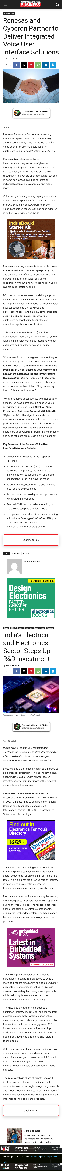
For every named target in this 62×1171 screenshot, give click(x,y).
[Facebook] (16, 65)
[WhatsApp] (38, 65)
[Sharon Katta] (14, 566)
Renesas (26, 553)
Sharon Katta (12, 59)
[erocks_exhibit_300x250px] (31, 617)
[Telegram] (53, 65)
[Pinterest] (31, 65)
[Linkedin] (45, 65)
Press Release (9, 13)
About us (45, 1157)
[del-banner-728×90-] (31, 1169)
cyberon (16, 553)
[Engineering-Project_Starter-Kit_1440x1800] (31, 258)
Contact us (35, 1157)
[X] (24, 65)
